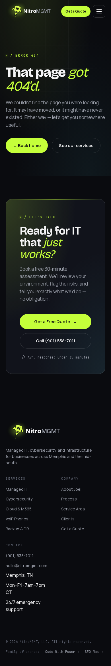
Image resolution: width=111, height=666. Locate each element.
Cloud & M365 (19, 509)
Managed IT (17, 489)
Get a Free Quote (55, 322)
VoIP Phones (17, 519)
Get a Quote (75, 11)
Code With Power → (62, 651)
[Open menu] (99, 11)
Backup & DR (17, 528)
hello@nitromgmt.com (26, 565)
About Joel (71, 489)
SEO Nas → (94, 651)
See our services (76, 145)
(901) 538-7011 (20, 555)
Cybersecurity (19, 499)
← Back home (27, 145)
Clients (68, 519)
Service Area (73, 509)
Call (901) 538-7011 (55, 341)
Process (69, 499)
